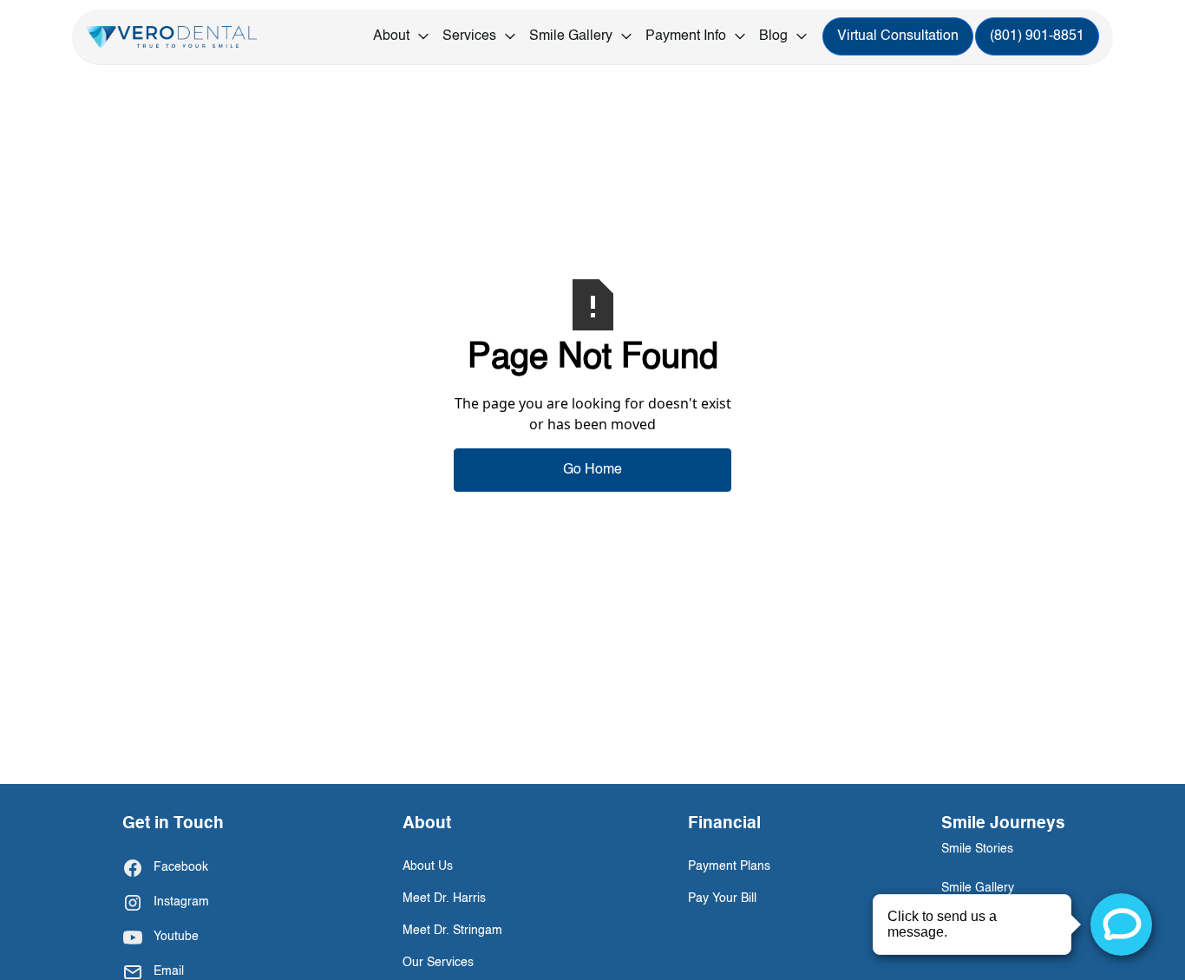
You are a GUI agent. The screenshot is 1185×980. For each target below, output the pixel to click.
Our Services (438, 963)
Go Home (592, 470)
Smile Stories (977, 849)
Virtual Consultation (898, 37)
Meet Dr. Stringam (452, 930)
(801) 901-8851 (1037, 37)
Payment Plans (729, 866)
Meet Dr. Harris (444, 898)
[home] (171, 37)
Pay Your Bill (722, 898)
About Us (428, 866)
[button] (402, 37)
